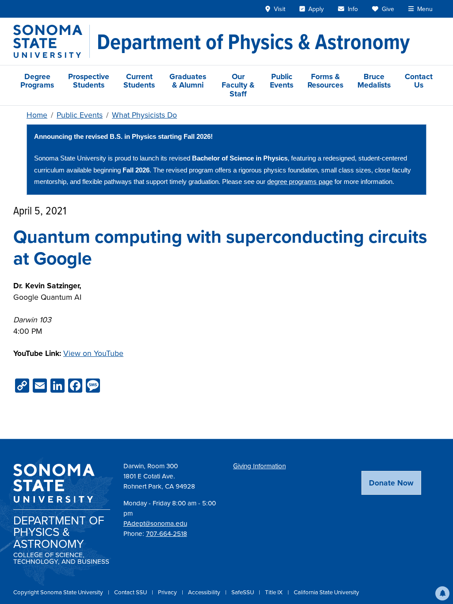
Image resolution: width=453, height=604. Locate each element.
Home (37, 115)
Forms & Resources (325, 81)
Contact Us (419, 81)
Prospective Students (88, 81)
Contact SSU (131, 592)
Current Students (139, 81)
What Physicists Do (144, 115)
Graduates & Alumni (187, 81)
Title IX (274, 592)
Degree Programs (37, 81)
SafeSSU (243, 592)
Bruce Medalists (374, 81)
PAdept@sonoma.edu (155, 523)
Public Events (281, 81)
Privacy (168, 592)
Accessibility (205, 592)
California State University (326, 592)
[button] (442, 593)
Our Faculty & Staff (238, 85)
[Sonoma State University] (51, 41)
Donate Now (391, 483)
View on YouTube (93, 353)
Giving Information (259, 466)
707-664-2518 (166, 534)
